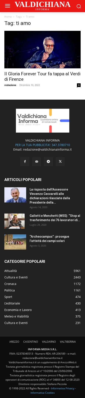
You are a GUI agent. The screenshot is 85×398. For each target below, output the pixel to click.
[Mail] (36, 161)
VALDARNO (49, 342)
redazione (10, 85)
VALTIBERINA (68, 342)
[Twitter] (60, 161)
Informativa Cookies (43, 393)
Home (8, 16)
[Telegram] (48, 161)
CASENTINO (30, 342)
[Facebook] (24, 161)
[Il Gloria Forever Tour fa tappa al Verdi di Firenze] (42, 49)
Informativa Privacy (62, 388)
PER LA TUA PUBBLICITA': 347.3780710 (42, 145)
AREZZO (14, 342)
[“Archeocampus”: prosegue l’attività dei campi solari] (15, 242)
